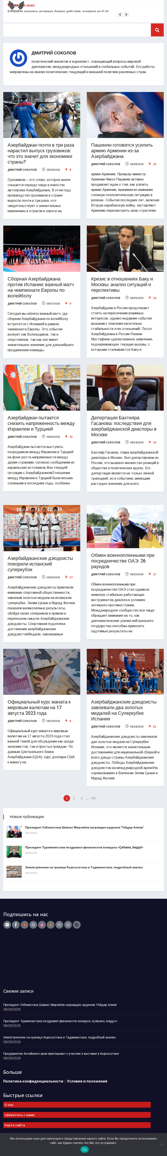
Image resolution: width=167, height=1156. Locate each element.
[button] (120, 14)
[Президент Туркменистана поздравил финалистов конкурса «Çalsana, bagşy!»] (14, 852)
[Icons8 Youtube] (24, 925)
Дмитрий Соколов (22, 169)
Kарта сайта (15, 1125)
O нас (9, 1104)
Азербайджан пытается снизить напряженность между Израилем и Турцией (41, 423)
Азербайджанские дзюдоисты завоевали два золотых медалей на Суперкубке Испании (124, 710)
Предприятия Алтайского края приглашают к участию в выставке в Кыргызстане (61, 1053)
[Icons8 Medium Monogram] (33, 925)
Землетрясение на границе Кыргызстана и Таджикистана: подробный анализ (84, 867)
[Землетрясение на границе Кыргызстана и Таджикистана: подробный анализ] (14, 872)
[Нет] (161, 1144)
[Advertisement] (30, 960)
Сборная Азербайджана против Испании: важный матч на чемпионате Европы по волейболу (41, 287)
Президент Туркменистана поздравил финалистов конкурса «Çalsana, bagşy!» (84, 847)
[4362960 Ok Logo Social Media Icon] (51, 925)
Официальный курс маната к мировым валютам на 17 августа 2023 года (39, 708)
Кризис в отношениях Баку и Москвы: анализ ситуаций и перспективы (122, 284)
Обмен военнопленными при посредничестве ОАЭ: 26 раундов (122, 561)
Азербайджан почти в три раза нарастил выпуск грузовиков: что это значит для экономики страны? (41, 154)
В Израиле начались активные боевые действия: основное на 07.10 (58, 11)
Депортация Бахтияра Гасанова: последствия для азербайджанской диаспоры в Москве (124, 426)
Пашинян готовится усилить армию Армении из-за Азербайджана (122, 151)
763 (93, 798)
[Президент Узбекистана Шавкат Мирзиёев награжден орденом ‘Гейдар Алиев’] (14, 832)
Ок (85, 1149)
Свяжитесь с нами (20, 1115)
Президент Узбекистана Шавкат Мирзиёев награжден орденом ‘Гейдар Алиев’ (84, 827)
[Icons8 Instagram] (42, 925)
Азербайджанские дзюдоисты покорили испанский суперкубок (40, 564)
